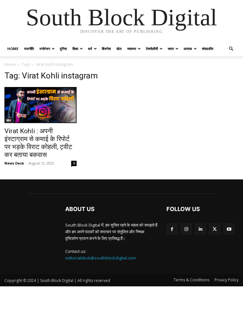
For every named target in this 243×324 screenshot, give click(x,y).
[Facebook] (172, 228)
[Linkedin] (200, 228)
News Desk (14, 163)
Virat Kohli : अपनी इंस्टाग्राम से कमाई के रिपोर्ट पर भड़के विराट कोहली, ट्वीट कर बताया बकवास (38, 143)
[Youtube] (228, 228)
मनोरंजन (45, 48)
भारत (171, 48)
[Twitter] (214, 228)
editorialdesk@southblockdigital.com (100, 258)
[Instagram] (186, 228)
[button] (231, 49)
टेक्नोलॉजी (152, 48)
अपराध (188, 48)
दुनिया (63, 48)
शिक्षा (75, 48)
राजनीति (29, 48)
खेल (119, 48)
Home (12, 48)
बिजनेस (106, 48)
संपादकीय (207, 48)
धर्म (90, 48)
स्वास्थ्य (131, 48)
